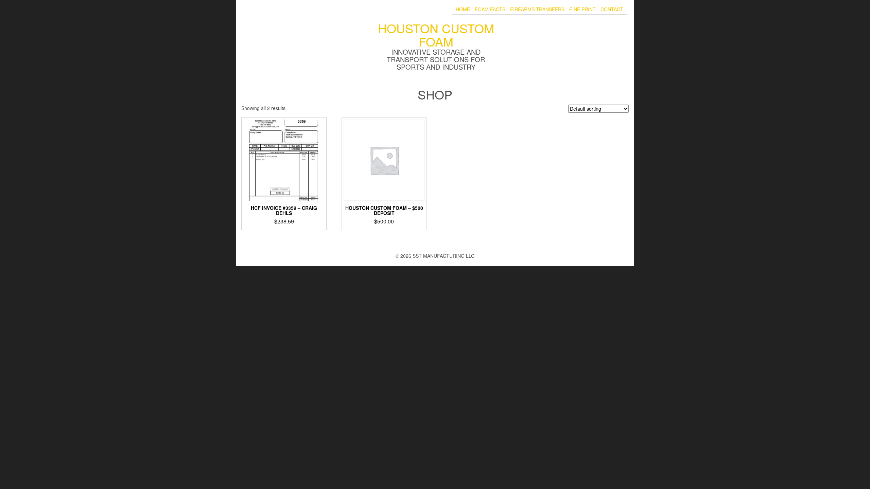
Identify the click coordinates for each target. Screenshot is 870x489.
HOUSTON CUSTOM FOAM (436, 34)
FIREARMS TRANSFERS (537, 9)
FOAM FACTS (490, 9)
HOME (463, 9)
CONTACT (612, 9)
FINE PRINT (582, 9)
